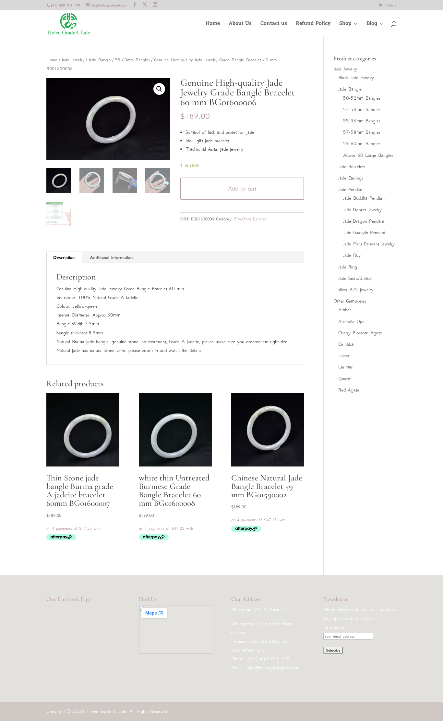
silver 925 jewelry (355, 289)
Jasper (343, 355)
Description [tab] (64, 257)
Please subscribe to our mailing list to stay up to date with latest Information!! (359, 618)
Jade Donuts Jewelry (362, 210)
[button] (159, 89)
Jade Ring (347, 267)
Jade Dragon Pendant (363, 221)
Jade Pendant (351, 189)
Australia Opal (351, 321)
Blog (371, 24)
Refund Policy (313, 24)
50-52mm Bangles (361, 98)
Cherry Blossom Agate (360, 333)
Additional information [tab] (111, 257)
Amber (344, 310)
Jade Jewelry (73, 60)
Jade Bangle (100, 60)
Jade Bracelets (351, 166)
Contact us (273, 24)
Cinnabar (346, 344)
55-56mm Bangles (361, 121)
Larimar (345, 367)
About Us (240, 24)
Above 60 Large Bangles (368, 155)
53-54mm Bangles (361, 109)
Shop (345, 24)
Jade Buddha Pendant (364, 198)
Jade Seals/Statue (355, 278)
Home (213, 24)
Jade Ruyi (352, 255)
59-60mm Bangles (132, 60)
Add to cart (242, 188)
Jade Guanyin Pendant (364, 232)
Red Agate (348, 390)
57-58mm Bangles (361, 132)
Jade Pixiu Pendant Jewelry (369, 244)
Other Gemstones (349, 301)
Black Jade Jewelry (356, 78)
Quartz (344, 378)
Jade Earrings (350, 178)
